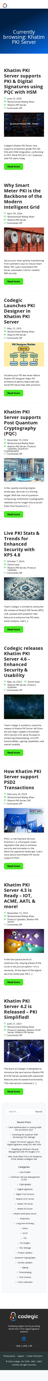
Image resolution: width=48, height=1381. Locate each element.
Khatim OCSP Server (25, 1199)
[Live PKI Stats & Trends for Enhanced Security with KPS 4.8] (24, 589)
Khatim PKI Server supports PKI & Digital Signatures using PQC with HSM (23, 81)
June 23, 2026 (14, 98)
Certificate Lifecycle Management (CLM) (25, 1178)
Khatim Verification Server (25, 1213)
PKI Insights (25, 1243)
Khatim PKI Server (16, 104)
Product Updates (16, 919)
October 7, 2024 (15, 561)
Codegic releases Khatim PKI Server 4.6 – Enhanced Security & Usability (23, 661)
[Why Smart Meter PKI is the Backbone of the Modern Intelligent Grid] (24, 242)
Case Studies (25, 1172)
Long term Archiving (25, 1223)
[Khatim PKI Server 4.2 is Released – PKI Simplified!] (24, 1052)
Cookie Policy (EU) (35, 1356)
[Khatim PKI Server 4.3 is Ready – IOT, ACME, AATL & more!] (24, 941)
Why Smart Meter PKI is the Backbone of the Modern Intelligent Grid (23, 196)
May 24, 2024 (14, 681)
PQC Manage (25, 1248)
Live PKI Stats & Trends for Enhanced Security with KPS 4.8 (22, 544)
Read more (13, 166)
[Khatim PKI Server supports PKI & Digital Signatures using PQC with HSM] (24, 127)
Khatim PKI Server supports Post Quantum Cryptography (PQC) (22, 422)
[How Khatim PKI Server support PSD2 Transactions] (24, 821)
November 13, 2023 (17, 913)
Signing (25, 1267)
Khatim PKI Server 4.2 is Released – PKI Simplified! (20, 1009)
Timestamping (25, 1272)
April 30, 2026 (14, 213)
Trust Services (25, 1277)
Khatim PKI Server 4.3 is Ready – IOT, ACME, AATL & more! (19, 895)
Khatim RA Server (25, 1208)
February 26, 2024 (17, 794)
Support (20, 1356)
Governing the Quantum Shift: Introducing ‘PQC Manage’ (25, 1135)
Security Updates (25, 1262)
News (25, 1228)
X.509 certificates (25, 1282)
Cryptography (25, 1184)
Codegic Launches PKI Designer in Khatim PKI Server (19, 311)
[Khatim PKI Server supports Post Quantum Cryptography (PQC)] (24, 470)
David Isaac (13, 564)
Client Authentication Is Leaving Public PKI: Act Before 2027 (25, 1128)
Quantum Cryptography (16, 449)
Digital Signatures (25, 1189)
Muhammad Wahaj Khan (20, 101)
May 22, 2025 (14, 328)
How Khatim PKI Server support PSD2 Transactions (22, 779)
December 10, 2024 (17, 440)
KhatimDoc (25, 1218)
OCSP (25, 1233)
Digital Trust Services (25, 1194)
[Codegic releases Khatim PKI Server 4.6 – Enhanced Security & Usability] (24, 707)
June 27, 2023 (14, 1023)
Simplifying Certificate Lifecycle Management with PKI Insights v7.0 (24, 1150)
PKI (29, 800)
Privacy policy (9, 1356)
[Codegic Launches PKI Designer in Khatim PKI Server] (24, 356)
